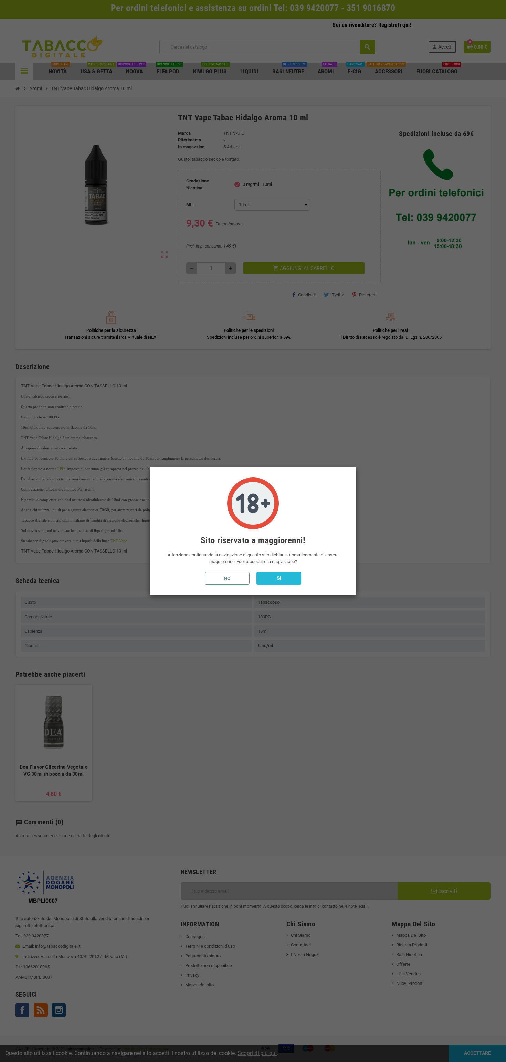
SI (279, 578)
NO (227, 578)
